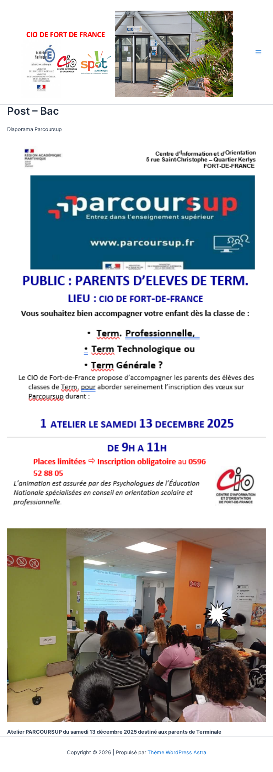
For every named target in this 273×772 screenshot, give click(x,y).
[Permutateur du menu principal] (258, 52)
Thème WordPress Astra (177, 752)
